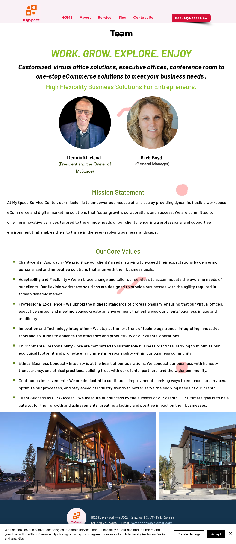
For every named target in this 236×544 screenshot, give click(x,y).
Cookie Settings (189, 534)
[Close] (230, 534)
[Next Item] (228, 455)
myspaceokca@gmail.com (151, 523)
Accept (216, 534)
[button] (85, 19)
